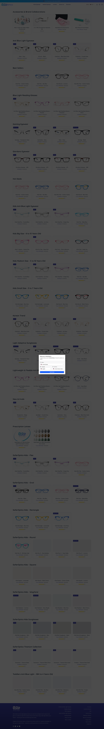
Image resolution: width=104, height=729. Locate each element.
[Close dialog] (64, 355)
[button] (52, 364)
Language (43, 366)
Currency (55, 366)
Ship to (42, 362)
